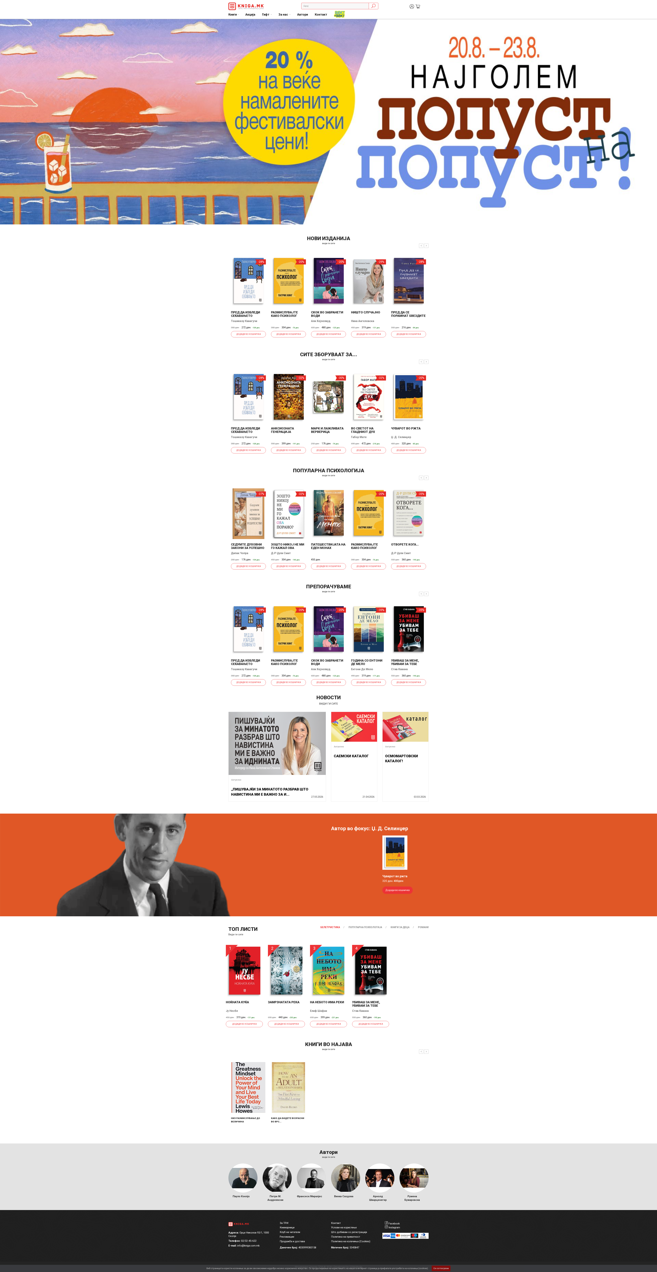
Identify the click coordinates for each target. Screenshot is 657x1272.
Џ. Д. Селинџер (401, 437)
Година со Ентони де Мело (366, 662)
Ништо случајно (365, 312)
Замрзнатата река (283, 1002)
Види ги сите (235, 934)
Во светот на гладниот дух (363, 430)
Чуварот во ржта (406, 428)
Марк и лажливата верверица (327, 430)
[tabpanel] (328, 121)
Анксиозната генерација (282, 430)
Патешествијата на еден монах (328, 546)
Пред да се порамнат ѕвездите (408, 314)
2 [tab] (652, 24)
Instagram (394, 1227)
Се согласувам (441, 1268)
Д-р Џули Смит (281, 553)
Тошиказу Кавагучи (244, 321)
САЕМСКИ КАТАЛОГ (351, 756)
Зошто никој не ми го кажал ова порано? (287, 548)
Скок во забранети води (327, 314)
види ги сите (328, 243)
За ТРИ (284, 1223)
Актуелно (236, 780)
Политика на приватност (345, 1236)
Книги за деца (400, 927)
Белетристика (330, 927)
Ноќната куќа (237, 1002)
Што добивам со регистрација (349, 1232)
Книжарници (287, 1227)
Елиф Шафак (318, 1010)
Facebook (394, 1223)
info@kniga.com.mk (248, 1245)
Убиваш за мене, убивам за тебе (405, 662)
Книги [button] (232, 14)
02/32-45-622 (248, 1240)
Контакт (321, 14)
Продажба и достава (292, 1241)
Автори (302, 14)
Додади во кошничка (248, 334)
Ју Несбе (232, 1010)
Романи (423, 927)
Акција (250, 14)
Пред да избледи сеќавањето (245, 314)
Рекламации (287, 1236)
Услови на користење (344, 1227)
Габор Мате (359, 437)
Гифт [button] (266, 14)
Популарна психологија (365, 927)
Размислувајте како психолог (284, 314)
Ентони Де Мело (362, 669)
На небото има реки (327, 1002)
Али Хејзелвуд (320, 321)
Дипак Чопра (239, 553)
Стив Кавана (399, 669)
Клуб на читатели (290, 1232)
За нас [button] (284, 14)
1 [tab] (646, 24)
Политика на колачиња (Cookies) (350, 1241)
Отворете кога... (405, 544)
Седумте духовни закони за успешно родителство (247, 548)
